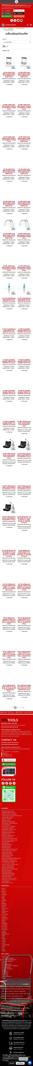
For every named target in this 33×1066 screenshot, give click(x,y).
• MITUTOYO (4, 926)
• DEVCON (3, 891)
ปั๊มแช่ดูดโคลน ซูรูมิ (4, 1010)
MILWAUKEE (11, 986)
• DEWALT (3, 893)
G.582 (21, 984)
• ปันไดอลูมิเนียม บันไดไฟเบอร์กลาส (9, 860)
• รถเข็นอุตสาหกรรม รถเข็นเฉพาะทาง (9, 861)
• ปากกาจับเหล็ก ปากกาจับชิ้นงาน (8, 826)
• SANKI (3, 937)
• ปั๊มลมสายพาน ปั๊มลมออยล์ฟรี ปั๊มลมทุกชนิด (11, 858)
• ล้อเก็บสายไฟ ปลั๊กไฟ (6, 876)
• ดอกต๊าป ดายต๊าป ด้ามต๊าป (7, 867)
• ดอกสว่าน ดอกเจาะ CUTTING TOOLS (10, 864)
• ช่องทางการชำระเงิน (6, 967)
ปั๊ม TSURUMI (4, 1003)
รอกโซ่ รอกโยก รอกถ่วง (21, 1010)
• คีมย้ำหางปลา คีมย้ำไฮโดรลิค (7, 835)
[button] (27, 25)
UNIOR (27, 989)
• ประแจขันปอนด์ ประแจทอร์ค (7, 828)
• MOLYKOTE (4, 928)
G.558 (17, 984)
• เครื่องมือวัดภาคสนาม (6, 870)
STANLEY (23, 989)
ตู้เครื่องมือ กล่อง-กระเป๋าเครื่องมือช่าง (8, 998)
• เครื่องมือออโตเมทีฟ (6, 846)
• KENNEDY (3, 903)
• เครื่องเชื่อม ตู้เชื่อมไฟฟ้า (6, 872)
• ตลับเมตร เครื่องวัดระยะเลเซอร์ (8, 850)
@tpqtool (5, 753)
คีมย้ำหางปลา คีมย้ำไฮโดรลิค (19, 991)
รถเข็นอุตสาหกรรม (12, 1010)
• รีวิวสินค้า (3, 962)
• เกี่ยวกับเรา (4, 970)
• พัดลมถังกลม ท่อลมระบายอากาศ (8, 878)
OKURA (2, 989)
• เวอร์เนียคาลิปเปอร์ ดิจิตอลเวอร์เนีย (9, 849)
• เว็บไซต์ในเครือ (4, 975)
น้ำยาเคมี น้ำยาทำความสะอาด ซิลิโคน (23, 998)
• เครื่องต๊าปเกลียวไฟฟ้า (6, 844)
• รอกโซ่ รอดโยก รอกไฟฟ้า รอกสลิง (9, 840)
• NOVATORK (4, 929)
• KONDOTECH (4, 911)
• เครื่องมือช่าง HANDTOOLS (7, 811)
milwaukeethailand (19, 986)
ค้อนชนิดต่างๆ (4, 993)
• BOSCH (3, 890)
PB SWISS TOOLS (13, 989)
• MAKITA (3, 920)
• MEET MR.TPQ (4, 972)
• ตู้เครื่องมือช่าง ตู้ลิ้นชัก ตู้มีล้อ (8, 821)
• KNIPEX (3, 906)
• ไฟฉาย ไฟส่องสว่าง (5, 825)
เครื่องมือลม (17, 1013)
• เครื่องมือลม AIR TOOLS (7, 831)
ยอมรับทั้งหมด (20, 1063)
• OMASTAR (4, 932)
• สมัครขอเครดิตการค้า (6, 976)
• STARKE (3, 940)
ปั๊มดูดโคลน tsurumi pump (14, 1005)
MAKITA (7, 986)
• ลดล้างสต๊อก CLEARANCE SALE (8, 959)
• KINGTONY (4, 905)
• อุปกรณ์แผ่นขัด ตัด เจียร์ (7, 882)
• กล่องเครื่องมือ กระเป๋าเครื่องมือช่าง (9, 823)
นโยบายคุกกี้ (5, 1060)
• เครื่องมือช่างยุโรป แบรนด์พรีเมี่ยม (9, 814)
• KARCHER (3, 900)
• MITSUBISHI (4, 925)
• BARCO (3, 888)
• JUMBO (3, 899)
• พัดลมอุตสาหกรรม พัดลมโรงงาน (8, 879)
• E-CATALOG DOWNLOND (7, 958)
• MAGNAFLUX (4, 919)
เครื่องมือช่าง (7, 1013)
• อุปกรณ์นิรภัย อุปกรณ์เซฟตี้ (7, 875)
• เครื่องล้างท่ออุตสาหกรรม (7, 855)
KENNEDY (26, 984)
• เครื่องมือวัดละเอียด (5, 847)
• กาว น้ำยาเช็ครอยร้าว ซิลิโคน (7, 863)
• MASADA (3, 922)
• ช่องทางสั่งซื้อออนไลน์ (6, 964)
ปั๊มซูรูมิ (7, 1005)
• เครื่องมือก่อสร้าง (5, 843)
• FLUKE (3, 896)
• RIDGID (3, 935)
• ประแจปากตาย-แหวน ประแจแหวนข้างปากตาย (11, 815)
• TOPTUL (3, 942)
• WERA (3, 949)
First (10, 707)
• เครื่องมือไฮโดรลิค (5, 834)
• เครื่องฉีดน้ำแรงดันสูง (6, 852)
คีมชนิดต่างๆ (11, 991)
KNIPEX (2, 986)
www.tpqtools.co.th (7, 756)
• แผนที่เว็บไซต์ (4, 973)
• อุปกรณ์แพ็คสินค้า (5, 881)
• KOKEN (3, 910)
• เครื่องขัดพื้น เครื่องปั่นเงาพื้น (7, 873)
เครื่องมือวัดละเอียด (24, 1013)
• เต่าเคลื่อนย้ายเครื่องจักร (7, 837)
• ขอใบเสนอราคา (4, 956)
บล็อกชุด (3, 1001)
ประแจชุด (14, 1001)
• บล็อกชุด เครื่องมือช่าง (6, 818)
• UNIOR (3, 946)
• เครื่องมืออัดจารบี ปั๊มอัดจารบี (8, 832)
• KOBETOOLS (4, 908)
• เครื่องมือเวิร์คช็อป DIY (6, 857)
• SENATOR (3, 938)
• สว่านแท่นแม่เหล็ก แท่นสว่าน (7, 841)
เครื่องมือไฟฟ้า (5, 1015)
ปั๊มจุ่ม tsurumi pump (22, 1003)
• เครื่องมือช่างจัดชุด (5, 820)
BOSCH (2, 984)
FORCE (14, 984)
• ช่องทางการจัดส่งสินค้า (6, 969)
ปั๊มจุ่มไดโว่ (3, 1005)
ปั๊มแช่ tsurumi (17, 1008)
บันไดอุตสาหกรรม (8, 1001)
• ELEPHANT (4, 894)
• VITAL (3, 948)
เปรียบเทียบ (9, 84)
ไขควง (18, 1015)
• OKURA (3, 931)
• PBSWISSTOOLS (5, 934)
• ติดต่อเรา (3, 978)
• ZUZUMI (3, 951)
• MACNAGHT (4, 917)
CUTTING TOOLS (8, 984)
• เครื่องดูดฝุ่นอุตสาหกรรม (7, 854)
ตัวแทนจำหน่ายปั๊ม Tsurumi (17, 996)
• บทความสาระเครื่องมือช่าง (7, 961)
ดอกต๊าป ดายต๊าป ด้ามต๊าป (24, 993)
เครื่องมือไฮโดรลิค (13, 1015)
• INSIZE (3, 897)
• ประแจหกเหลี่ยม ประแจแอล (7, 817)
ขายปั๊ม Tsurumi (4, 991)
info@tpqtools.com (7, 754)
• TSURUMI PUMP (5, 945)
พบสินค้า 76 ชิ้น (5, 50)
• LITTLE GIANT (4, 914)
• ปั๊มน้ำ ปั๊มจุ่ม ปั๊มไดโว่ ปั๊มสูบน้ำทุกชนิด (9, 869)
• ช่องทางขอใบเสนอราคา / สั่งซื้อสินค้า (9, 966)
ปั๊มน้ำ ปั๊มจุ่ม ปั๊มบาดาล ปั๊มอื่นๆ (7, 1008)
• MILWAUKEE (4, 923)
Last (23, 707)
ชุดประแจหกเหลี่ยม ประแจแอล (13, 993)
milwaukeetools (27, 986)
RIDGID (19, 989)
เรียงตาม (4, 39)
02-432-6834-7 (7, 751)
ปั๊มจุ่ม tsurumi (14, 1003)
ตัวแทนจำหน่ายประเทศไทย (6, 996)
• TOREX (3, 943)
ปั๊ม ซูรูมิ (8, 1003)
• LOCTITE (3, 916)
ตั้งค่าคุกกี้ (12, 1063)
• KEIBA (3, 902)
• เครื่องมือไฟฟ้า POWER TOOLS (8, 829)
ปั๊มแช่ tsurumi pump (25, 1008)
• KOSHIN (3, 913)
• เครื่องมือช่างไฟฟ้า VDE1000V (8, 812)
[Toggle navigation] (31, 25)
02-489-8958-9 (15, 751)
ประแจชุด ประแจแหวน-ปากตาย (23, 1001)
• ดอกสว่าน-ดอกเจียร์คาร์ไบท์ (7, 866)
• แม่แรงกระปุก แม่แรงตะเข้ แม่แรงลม (9, 838)
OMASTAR (7, 989)
